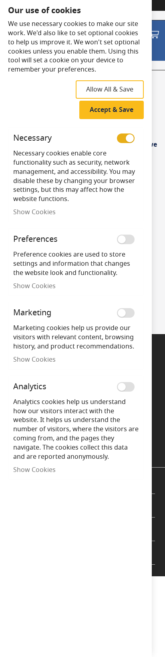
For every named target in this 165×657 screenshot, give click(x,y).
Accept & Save (111, 110)
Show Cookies (34, 212)
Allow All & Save (109, 89)
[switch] (126, 138)
